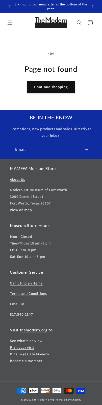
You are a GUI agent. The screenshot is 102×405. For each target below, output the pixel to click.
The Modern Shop (43, 399)
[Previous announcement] (9, 6)
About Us (17, 179)
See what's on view (26, 340)
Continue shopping (51, 86)
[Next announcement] (92, 6)
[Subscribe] (86, 149)
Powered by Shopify (68, 399)
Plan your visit (22, 347)
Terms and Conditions (28, 293)
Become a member (26, 360)
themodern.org (34, 329)
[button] (9, 22)
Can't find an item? (26, 283)
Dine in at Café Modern (29, 354)
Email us (17, 304)
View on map (21, 209)
